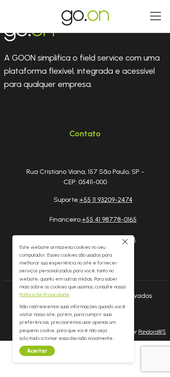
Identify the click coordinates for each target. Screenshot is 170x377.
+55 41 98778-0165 (109, 219)
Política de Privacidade (44, 294)
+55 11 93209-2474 (105, 200)
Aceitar (37, 350)
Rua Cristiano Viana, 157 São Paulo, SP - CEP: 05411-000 (85, 177)
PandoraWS (152, 332)
